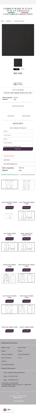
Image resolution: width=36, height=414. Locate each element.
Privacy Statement (6, 358)
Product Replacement (24, 354)
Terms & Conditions (6, 354)
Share (17, 69)
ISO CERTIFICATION (7, 364)
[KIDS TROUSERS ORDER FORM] (9, 188)
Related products (10, 164)
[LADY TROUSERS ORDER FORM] (26, 189)
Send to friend (11, 116)
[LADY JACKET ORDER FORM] (9, 283)
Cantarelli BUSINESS (19, 21)
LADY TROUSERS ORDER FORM (26, 203)
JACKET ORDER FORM (26, 327)
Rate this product (26, 116)
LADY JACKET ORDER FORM (9, 296)
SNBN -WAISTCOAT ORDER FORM (27, 234)
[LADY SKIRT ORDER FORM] (9, 221)
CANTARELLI (9, 21)
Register (3, 351)
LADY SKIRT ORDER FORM (9, 234)
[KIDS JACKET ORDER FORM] (26, 282)
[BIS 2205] (18, 55)
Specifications (9, 156)
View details (9, 207)
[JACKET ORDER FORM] (26, 313)
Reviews (7, 160)
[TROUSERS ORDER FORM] (9, 313)
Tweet (22, 69)
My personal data (18, 401)
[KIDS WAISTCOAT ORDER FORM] (26, 251)
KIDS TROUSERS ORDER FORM (9, 203)
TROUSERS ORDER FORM (9, 327)
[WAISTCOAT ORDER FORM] (9, 251)
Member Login (5, 347)
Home (2, 21)
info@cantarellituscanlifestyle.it (16, 372)
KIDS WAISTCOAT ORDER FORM (27, 265)
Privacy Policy (22, 347)
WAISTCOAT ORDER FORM (9, 265)
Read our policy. (18, 397)
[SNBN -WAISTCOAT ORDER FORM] (26, 220)
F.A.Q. (20, 358)
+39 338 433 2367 (13, 376)
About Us (4, 361)
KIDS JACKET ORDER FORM (26, 296)
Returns (20, 351)
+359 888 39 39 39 (13, 380)
